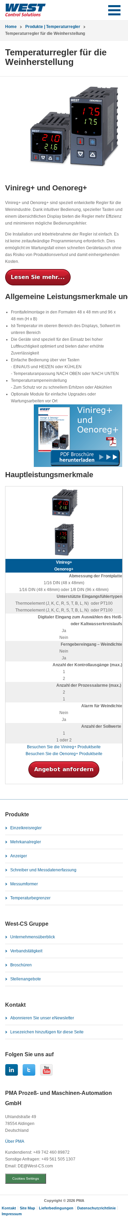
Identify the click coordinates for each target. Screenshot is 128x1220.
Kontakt (9, 1208)
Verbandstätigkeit (26, 951)
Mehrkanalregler (25, 842)
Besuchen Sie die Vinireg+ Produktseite (64, 747)
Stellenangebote (25, 979)
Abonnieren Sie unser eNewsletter (42, 1018)
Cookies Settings (25, 1178)
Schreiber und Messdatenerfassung (43, 870)
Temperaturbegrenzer (30, 898)
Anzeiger (18, 856)
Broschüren (21, 965)
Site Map (27, 1208)
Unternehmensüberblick (32, 937)
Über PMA (14, 1141)
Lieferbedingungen (56, 1208)
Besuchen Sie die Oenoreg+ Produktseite (64, 753)
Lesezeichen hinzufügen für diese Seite (47, 1032)
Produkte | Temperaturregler (52, 26)
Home (11, 26)
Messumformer (24, 884)
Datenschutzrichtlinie (96, 1208)
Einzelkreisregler (26, 828)
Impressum (12, 1214)
